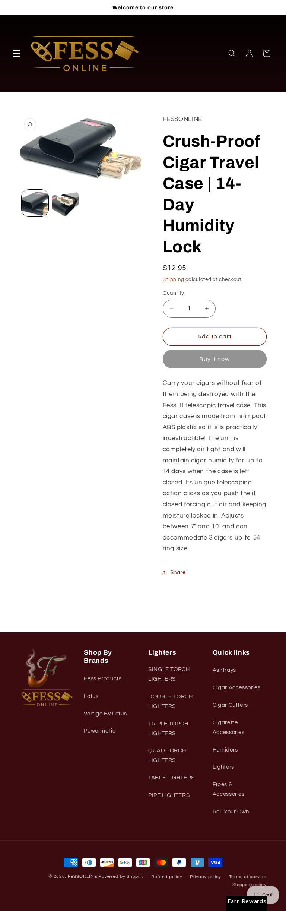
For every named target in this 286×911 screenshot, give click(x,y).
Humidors (225, 750)
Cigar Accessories (237, 687)
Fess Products (102, 678)
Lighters (223, 767)
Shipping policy (249, 885)
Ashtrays (224, 670)
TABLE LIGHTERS (171, 778)
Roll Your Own (231, 811)
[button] (16, 53)
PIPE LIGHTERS (169, 795)
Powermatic (99, 731)
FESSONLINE (82, 876)
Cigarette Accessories (229, 727)
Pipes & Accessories (229, 789)
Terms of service (248, 877)
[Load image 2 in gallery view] (65, 203)
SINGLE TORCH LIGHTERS (169, 674)
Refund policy (166, 877)
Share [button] (178, 572)
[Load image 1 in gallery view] (35, 203)
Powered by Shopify (120, 876)
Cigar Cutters (230, 705)
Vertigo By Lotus (105, 714)
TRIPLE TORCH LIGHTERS (168, 728)
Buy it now (214, 359)
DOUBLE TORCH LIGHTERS (170, 701)
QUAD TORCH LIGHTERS (167, 755)
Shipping (173, 279)
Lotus (91, 696)
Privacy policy (205, 877)
